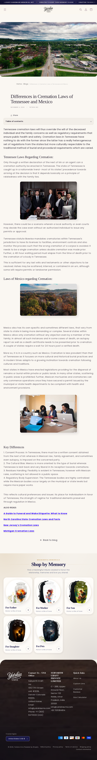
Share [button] (15, 115)
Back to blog (50, 540)
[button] (5, 9)
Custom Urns (79, 683)
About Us (77, 678)
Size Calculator (80, 697)
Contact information (83, 749)
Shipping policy (85, 747)
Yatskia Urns (19, 747)
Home (19, 84)
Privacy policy (58, 747)
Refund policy (46, 747)
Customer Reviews (77, 690)
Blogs (26, 84)
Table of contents (14, 121)
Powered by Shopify (31, 747)
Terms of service (71, 747)
